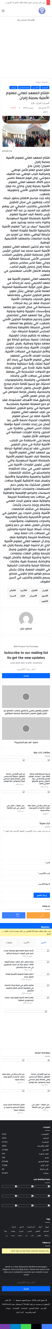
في (26, 1235)
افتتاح (33, 590)
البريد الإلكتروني (44, 873)
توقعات (13, 1231)
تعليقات (9, 942)
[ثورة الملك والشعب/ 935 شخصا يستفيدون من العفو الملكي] (9, 1199)
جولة (5, 1231)
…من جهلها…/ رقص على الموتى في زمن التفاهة (16, 807)
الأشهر (43, 942)
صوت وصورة (44, 1154)
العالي (11, 590)
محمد (13, 1235)
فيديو (47, 1157)
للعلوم (44, 601)
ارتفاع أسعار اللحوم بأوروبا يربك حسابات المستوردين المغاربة (19, 999)
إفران (44, 590)
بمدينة (12, 595)
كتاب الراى (45, 1165)
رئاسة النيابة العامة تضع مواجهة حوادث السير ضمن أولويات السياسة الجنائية (19, 952)
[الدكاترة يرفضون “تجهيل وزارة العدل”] (42, 1208)
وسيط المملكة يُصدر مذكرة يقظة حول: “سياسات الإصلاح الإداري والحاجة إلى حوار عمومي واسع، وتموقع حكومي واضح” (39, 778)
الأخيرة (26, 942)
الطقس (37, 1231)
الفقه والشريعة (43, 1146)
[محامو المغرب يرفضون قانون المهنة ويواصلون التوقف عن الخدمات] (9, 1208)
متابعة (20, 1235)
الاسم (47, 863)
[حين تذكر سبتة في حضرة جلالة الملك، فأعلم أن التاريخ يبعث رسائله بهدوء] (38, 796)
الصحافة (46, 1231)
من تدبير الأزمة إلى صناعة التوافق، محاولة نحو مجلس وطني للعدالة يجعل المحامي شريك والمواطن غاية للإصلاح (14, 777)
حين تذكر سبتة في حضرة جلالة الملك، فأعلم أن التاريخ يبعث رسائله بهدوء (39, 808)
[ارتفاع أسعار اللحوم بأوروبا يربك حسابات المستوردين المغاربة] (42, 1001)
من (7, 1235)
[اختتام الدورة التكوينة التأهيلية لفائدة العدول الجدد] (42, 977)
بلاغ (22, 595)
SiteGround (6, 1304)
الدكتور (21, 1227)
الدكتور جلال (42, 108)
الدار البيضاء (31, 1227)
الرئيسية (45, 82)
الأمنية (22, 590)
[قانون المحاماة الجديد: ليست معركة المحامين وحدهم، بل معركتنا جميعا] (13, 1095)
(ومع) (47, 1227)
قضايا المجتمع (24, 88)
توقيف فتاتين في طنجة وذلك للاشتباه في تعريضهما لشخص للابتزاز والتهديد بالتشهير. (19, 988)
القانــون (35, 88)
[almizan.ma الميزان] (42, 10)
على (32, 1235)
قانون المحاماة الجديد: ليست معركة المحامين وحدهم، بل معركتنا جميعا (14, 1107)
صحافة (46, 1235)
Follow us (46, 1242)
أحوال (40, 1227)
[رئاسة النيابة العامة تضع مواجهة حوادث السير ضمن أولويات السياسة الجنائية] (42, 954)
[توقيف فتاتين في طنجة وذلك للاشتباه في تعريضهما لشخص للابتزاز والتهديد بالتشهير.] (42, 988)
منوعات (37, 82)
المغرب (29, 1231)
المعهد (44, 595)
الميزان (33, 595)
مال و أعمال (44, 1169)
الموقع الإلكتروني (44, 884)
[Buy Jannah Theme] (26, 20)
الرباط (14, 1227)
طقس (39, 1235)
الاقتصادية (45, 1134)
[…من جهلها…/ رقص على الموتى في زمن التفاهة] (13, 796)
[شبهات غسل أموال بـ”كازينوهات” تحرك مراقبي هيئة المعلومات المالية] (26, 1208)
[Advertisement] (26, 51)
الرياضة (46, 1138)
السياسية (45, 88)
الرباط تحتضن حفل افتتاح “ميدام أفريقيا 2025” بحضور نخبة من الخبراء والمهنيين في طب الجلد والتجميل (19, 964)
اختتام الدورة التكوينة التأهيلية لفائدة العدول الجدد (20, 976)
